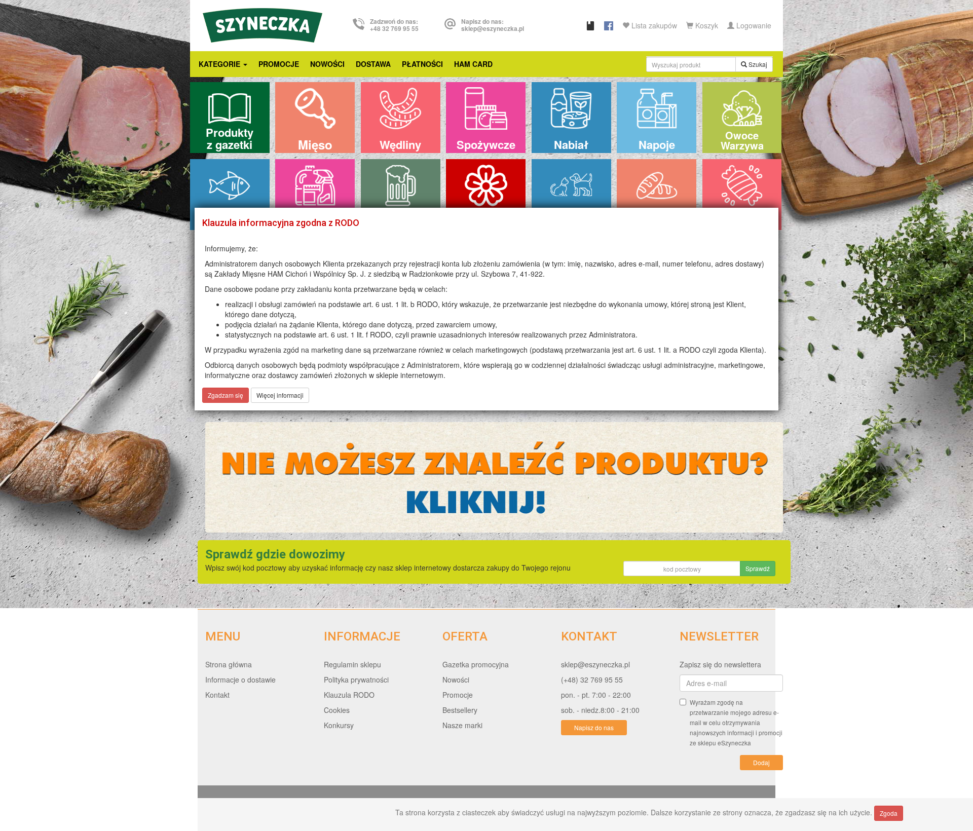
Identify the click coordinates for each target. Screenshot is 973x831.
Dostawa (373, 64)
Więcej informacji (280, 395)
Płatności (422, 64)
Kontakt (217, 695)
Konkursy (339, 725)
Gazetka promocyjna (475, 664)
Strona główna (228, 664)
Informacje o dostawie (240, 679)
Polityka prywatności (356, 679)
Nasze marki (462, 725)
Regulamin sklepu (352, 664)
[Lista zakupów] (590, 25)
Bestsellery (459, 710)
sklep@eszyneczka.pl (595, 664)
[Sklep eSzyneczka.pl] (262, 23)
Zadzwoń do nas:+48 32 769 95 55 (394, 25)
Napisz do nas (594, 727)
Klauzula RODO (349, 695)
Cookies (337, 710)
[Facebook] (608, 25)
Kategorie (220, 64)
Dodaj (761, 762)
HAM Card (473, 64)
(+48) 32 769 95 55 (592, 679)
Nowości (327, 64)
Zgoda (888, 813)
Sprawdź (757, 568)
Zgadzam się (225, 395)
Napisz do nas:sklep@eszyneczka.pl (492, 25)
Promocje (278, 64)
